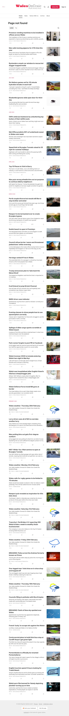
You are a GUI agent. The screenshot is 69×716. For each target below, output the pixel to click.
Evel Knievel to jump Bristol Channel (23, 286)
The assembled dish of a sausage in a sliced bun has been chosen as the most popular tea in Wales (25, 261)
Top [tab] (16, 28)
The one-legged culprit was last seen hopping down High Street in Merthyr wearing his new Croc (25, 574)
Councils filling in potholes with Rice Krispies (26, 597)
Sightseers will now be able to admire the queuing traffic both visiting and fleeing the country (25, 152)
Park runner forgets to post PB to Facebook (25, 343)
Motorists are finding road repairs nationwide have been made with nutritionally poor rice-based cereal (25, 600)
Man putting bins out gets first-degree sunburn (23, 435)
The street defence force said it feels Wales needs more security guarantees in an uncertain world (25, 392)
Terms (40, 704)
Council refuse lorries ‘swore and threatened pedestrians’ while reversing (26, 243)
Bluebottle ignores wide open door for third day (25, 99)
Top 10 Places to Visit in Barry (20, 166)
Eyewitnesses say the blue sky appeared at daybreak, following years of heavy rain (24, 615)
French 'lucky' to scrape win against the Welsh (27, 626)
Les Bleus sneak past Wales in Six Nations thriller (23, 628)
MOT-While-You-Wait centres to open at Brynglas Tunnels (24, 451)
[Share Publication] (48, 7)
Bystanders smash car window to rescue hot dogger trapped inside (26, 64)
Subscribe (55, 7)
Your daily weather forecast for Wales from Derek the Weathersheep (24, 409)
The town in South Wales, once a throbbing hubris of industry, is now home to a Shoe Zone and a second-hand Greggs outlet (25, 169)
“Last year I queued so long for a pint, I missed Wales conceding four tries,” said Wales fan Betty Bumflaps (24, 87)
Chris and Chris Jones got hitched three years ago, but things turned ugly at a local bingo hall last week (26, 204)
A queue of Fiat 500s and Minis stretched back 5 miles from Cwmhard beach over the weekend (26, 333)
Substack (26, 712)
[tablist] (13, 28)
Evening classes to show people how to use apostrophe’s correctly (26, 313)
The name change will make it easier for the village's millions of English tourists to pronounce (26, 658)
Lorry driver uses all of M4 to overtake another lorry (23, 420)
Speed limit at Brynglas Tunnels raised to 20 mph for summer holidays (26, 148)
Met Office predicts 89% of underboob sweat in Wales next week (26, 133)
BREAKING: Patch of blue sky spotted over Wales (25, 611)
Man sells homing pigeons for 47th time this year (26, 49)
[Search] (44, 7)
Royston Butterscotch (20, 41)
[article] (34, 38)
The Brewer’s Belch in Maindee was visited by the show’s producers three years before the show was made (25, 499)
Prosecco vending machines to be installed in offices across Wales (26, 34)
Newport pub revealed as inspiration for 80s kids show (26, 495)
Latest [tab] (11, 28)
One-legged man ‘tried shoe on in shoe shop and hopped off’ (26, 570)
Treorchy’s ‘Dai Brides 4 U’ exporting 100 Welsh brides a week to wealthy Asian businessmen (25, 524)
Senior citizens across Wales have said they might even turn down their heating (26, 122)
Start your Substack (30, 708)
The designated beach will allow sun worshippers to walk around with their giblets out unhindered (25, 232)
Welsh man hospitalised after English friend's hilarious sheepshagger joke (26, 372)
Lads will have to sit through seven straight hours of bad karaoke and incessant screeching (25, 361)
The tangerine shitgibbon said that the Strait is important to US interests (26, 276)
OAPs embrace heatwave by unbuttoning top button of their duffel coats (26, 118)
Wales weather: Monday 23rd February (24, 465)
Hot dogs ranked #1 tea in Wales (21, 258)
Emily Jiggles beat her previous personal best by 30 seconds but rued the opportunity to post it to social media (26, 346)
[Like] (10, 108)
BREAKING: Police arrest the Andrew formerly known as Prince (26, 554)
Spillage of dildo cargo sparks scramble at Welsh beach (25, 329)
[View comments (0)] (22, 43)
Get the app (42, 708)
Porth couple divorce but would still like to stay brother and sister (25, 200)
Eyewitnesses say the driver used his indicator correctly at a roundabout (26, 302)
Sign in (64, 7)
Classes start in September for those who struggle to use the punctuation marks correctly (26, 317)
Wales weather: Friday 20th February (23, 540)
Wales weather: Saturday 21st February (24, 509)
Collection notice (48, 704)
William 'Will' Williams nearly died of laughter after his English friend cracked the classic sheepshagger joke (24, 376)
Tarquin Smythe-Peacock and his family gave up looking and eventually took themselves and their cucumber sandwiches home (26, 673)
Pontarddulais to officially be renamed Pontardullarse (23, 654)
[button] (20, 16)
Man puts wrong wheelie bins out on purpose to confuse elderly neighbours (26, 181)
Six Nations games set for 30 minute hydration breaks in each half (23, 83)
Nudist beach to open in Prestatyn (22, 229)
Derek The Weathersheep (22, 412)
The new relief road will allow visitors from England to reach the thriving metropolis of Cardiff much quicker (26, 219)
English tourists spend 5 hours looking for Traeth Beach (25, 669)
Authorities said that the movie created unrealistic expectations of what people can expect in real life (23, 688)
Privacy (36, 704)
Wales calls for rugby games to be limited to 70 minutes (25, 479)
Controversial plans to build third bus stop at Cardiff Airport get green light (26, 638)
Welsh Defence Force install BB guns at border (24, 388)
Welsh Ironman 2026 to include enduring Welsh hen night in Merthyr (25, 357)
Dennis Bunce (16, 486)
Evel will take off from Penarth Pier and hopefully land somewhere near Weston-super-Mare (24, 289)
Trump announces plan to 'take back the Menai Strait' (24, 272)
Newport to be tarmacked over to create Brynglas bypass (24, 215)
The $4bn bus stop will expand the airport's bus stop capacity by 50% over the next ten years (26, 642)
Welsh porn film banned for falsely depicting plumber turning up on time (26, 684)
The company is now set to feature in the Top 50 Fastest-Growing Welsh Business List (25, 529)
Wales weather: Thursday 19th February (24, 584)
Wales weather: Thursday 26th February (24, 406)
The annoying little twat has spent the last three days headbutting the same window (24, 103)
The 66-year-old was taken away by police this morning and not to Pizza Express (26, 558)
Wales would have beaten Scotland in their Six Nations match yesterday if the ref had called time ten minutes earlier (26, 483)
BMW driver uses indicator (19, 299)
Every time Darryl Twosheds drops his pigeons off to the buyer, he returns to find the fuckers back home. (25, 53)
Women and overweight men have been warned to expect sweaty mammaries (25, 137)
